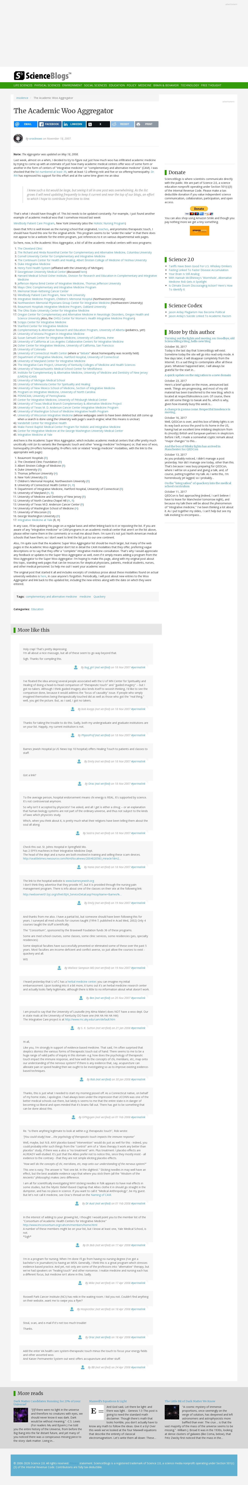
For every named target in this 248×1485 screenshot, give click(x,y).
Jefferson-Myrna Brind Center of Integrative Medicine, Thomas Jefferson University (69, 283)
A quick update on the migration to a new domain (198, 375)
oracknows (35, 138)
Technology (190, 85)
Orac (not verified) (99, 783)
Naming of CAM (101, 1195)
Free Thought (211, 85)
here (83, 272)
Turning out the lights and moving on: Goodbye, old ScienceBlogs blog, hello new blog (199, 340)
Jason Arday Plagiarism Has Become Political (197, 312)
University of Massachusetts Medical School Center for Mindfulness (60, 369)
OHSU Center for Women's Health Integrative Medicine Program (93, 318)
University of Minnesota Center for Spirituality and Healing (54, 384)
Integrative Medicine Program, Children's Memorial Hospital (55, 299)
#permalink (138, 667)
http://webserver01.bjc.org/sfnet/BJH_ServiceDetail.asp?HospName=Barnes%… (72, 894)
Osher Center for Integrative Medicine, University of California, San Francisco (66, 345)
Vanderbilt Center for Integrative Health (42, 423)
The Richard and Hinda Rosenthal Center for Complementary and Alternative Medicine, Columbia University (85, 252)
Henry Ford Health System (34, 268)
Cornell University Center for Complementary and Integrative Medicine (61, 256)
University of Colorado (32, 349)
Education (117, 85)
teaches (103, 229)
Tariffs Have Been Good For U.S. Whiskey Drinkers (200, 266)
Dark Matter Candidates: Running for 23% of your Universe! (47, 1402)
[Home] (50, 76)
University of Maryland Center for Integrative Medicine (51, 361)
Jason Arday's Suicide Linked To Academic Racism (200, 316)
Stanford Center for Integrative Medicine (43, 326)
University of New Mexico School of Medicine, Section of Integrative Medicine (66, 388)
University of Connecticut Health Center (42, 353)
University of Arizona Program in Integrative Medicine (51, 334)
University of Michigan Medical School (41, 380)
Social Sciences (95, 85)
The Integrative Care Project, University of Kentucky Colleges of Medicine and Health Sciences (76, 365)
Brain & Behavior (166, 85)
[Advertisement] (124, 34)
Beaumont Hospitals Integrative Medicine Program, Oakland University (62, 306)
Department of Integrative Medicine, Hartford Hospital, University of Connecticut (68, 357)
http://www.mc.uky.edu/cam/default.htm (90, 1019)
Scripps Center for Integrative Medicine (42, 322)
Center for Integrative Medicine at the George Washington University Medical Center (70, 431)
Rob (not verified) (100, 1079)
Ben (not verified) (100, 998)
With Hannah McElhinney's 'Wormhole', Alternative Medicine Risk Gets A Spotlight (200, 279)
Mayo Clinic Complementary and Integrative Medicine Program (57, 287)
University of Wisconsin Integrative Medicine (45, 415)
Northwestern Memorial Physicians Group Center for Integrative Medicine (64, 303)
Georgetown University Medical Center (42, 272)
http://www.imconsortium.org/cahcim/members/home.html (60, 1225)
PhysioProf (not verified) (95, 735)
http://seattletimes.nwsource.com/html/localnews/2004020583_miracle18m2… (72, 858)
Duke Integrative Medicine (34, 264)
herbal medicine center (82, 981)
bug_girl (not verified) (97, 667)
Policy (131, 85)
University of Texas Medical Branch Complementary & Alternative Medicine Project (70, 403)
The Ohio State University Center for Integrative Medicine (53, 310)
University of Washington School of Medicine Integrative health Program (63, 411)
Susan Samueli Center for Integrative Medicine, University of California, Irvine (66, 338)
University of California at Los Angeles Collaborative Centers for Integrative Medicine (71, 341)
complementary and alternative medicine (51, 596)
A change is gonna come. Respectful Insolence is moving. (197, 411)
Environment (72, 85)
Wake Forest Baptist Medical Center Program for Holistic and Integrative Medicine (69, 427)
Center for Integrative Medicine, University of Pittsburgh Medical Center (62, 400)
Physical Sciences (47, 85)
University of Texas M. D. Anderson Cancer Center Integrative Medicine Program (68, 407)
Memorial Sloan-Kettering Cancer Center (43, 291)
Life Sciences (23, 85)
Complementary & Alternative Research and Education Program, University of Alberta (71, 330)
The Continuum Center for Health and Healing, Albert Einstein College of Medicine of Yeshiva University (82, 260)
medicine (85, 596)
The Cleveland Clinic (30, 248)
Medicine (144, 85)
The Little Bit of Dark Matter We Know (190, 1401)
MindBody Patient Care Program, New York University (51, 295)
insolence (22, 98)
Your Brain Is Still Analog (184, 274)
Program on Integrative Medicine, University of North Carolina (56, 392)
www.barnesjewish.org (80, 881)
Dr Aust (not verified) (98, 1203)
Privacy (74, 1463)
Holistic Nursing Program (109, 223)
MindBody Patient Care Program (34, 223)
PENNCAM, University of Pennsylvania (41, 396)
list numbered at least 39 (50, 172)
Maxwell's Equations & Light (108, 1401)
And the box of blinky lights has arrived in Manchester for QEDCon (192, 448)
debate (85, 353)
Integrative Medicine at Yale (35, 434)
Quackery (99, 596)
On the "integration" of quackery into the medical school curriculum (198, 484)
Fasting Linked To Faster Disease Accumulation (198, 270)
